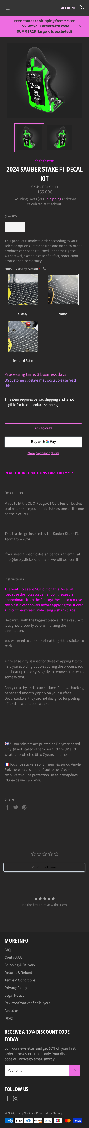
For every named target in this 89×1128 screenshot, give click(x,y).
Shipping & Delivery (20, 965)
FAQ (8, 950)
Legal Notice (14, 995)
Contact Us (13, 957)
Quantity (11, 216)
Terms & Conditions (20, 980)
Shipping (54, 199)
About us (11, 1010)
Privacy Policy (16, 988)
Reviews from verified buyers (27, 1003)
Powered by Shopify (49, 1113)
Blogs (9, 1018)
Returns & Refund (18, 973)
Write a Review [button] (46, 867)
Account (68, 7)
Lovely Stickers (25, 1113)
